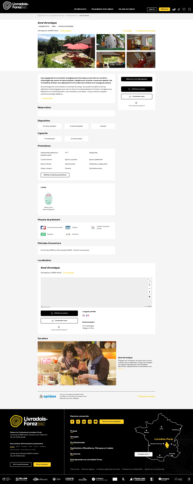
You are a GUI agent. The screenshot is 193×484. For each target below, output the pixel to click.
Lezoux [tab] (36, 446)
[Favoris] (184, 9)
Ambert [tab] (12, 446)
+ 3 (141, 59)
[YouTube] (96, 422)
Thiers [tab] (30, 446)
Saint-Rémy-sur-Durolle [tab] (28, 449)
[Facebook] (72, 422)
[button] (80, 9)
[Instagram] (90, 422)
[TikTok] (78, 422)
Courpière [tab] (24, 446)
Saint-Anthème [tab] (15, 449)
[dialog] (112, 421)
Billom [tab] (18, 446)
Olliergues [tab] (43, 446)
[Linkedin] (84, 422)
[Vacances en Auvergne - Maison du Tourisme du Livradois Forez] (16, 5)
